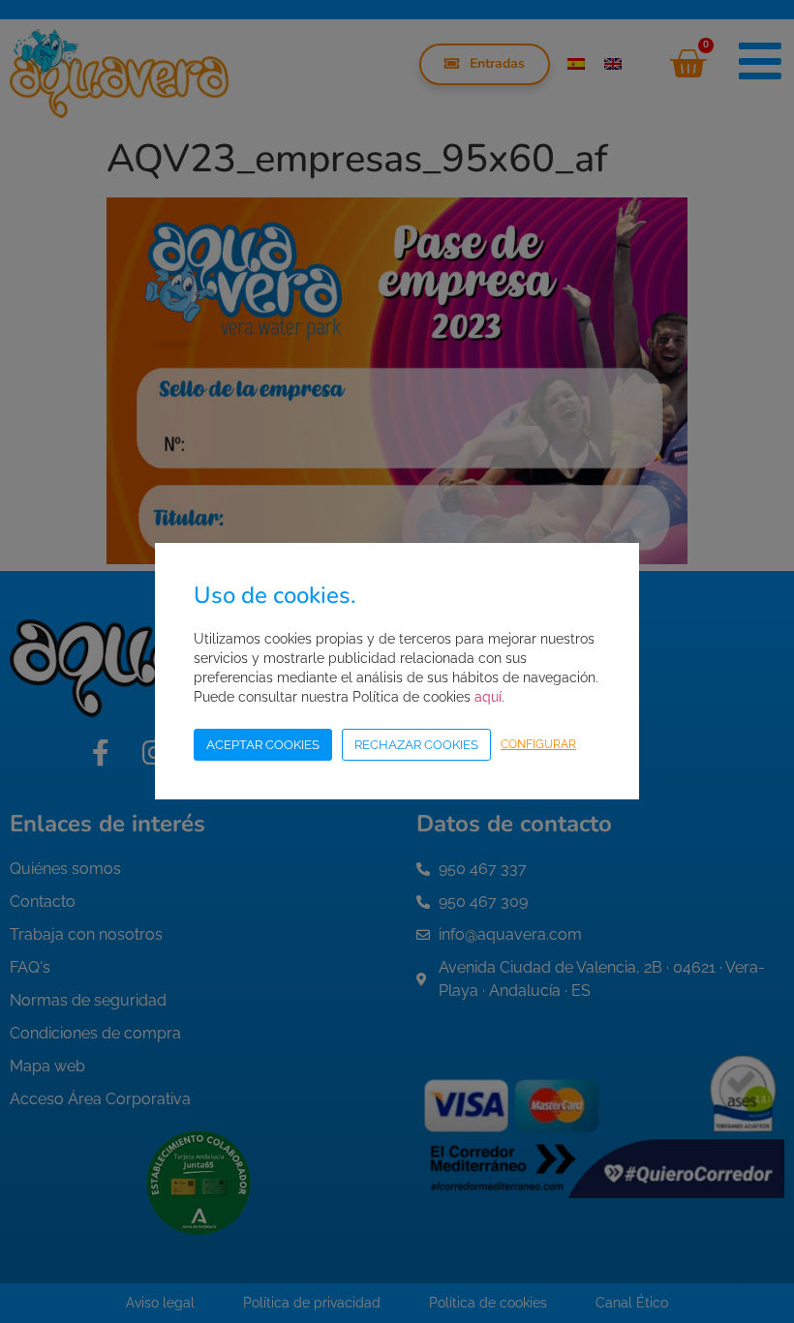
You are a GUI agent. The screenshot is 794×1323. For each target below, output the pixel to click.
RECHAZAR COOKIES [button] (416, 744)
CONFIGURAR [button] (538, 744)
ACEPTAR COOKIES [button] (263, 744)
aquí (488, 697)
